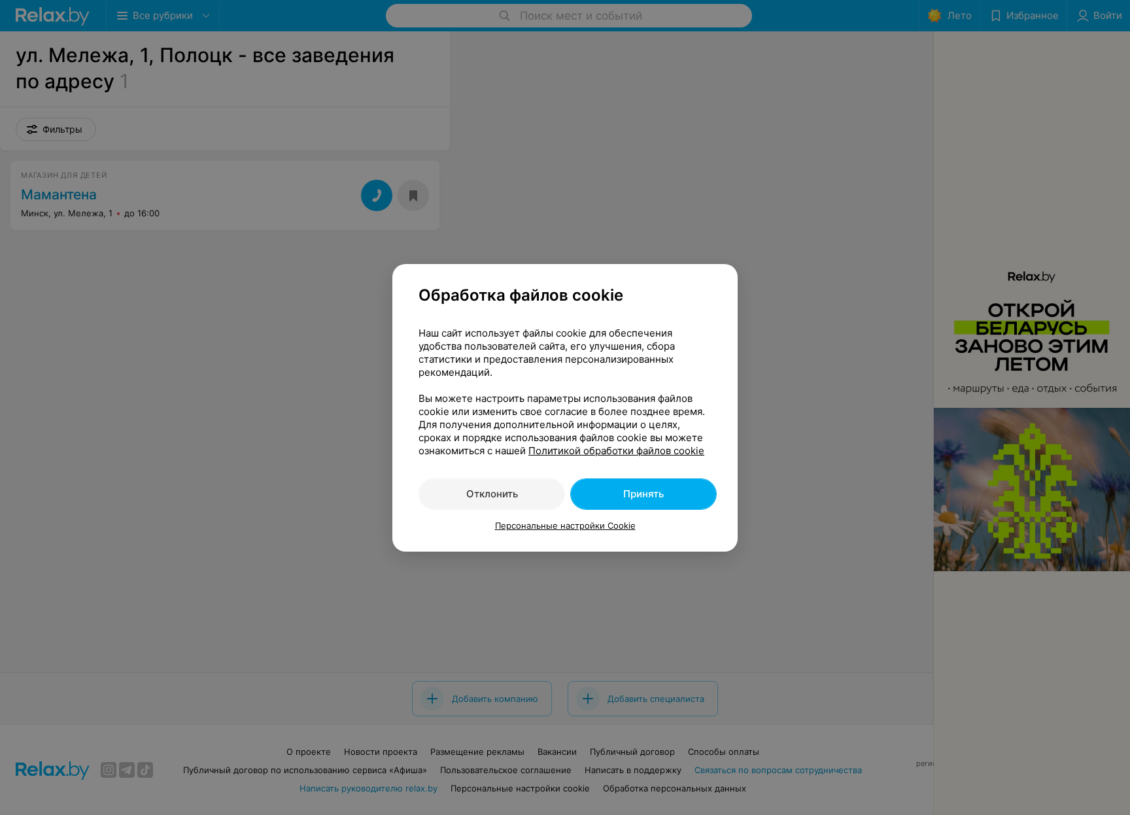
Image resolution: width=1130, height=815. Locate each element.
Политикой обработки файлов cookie (616, 450)
